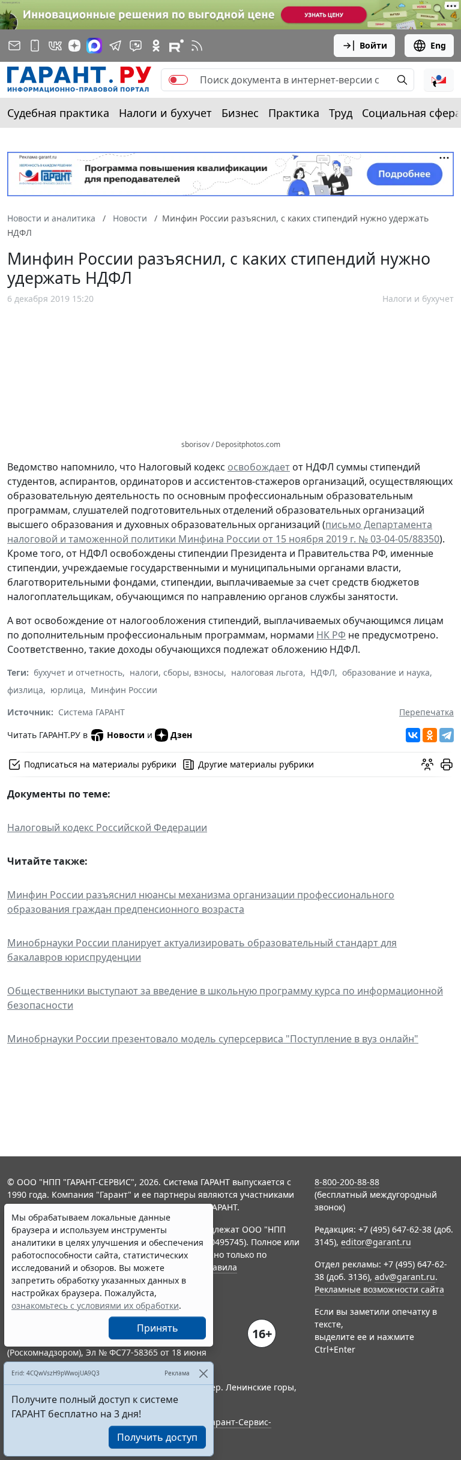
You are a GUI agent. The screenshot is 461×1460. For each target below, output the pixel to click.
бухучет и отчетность (78, 672)
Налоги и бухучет (165, 113)
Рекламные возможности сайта (379, 1289)
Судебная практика (58, 113)
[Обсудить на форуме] (427, 764)
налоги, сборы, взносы (177, 672)
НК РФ (331, 634)
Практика (293, 113)
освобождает (258, 466)
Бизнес (240, 113)
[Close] (203, 1373)
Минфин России (124, 689)
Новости (126, 735)
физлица (25, 689)
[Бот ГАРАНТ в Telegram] (135, 45)
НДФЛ (322, 672)
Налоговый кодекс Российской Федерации (107, 827)
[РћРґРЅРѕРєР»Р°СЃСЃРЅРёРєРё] (430, 735)
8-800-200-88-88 (347, 1182)
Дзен (181, 735)
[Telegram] (446, 735)
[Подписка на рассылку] (14, 45)
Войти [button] (373, 45)
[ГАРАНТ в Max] (94, 45)
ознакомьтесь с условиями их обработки (95, 1305)
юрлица (66, 689)
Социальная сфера (411, 113)
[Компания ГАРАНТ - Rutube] (176, 45)
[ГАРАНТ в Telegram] (115, 45)
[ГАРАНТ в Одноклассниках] (156, 45)
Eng (438, 45)
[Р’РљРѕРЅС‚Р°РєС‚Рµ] (413, 735)
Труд (340, 113)
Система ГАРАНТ (91, 712)
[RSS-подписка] (197, 45)
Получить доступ (157, 1437)
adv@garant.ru (405, 1276)
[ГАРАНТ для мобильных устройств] (35, 45)
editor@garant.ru (376, 1242)
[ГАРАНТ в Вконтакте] (55, 45)
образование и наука (386, 672)
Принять (157, 1328)
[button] (439, 79)
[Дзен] (74, 46)
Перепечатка (426, 712)
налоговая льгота (267, 672)
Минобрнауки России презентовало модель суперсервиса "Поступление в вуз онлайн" (212, 1038)
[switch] (178, 80)
